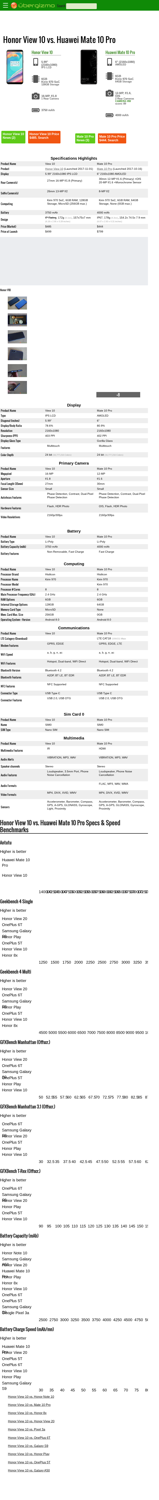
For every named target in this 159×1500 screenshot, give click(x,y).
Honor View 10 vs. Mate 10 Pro (29, 1405)
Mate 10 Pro (126, 52)
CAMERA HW (123, 101)
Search (61, 5)
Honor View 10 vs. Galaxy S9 (28, 1446)
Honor (36, 52)
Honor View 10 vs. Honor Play (28, 1454)
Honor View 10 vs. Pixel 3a (26, 1429)
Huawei (111, 52)
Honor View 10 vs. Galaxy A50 (29, 1470)
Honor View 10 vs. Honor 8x (27, 1413)
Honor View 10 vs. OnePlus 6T (29, 1437)
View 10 (47, 52)
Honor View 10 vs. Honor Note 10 (31, 1396)
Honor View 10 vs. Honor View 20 (31, 1421)
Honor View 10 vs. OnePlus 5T (29, 1462)
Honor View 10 (54, 168)
